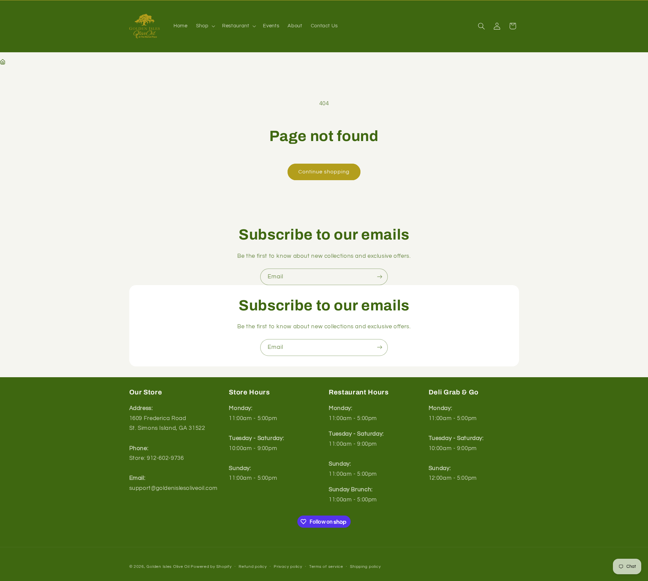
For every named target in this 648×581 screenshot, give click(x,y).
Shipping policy (365, 567)
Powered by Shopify (211, 566)
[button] (205, 26)
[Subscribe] (379, 277)
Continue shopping (324, 171)
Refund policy (253, 567)
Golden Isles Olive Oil (167, 566)
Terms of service (326, 567)
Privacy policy (288, 567)
